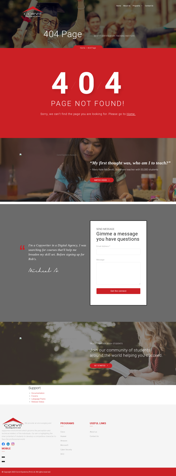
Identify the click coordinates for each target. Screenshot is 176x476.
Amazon (63, 441)
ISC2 (62, 454)
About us (93, 432)
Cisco (62, 432)
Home (118, 6)
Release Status (37, 402)
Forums (34, 396)
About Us (126, 6)
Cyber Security (66, 450)
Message (100, 260)
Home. (131, 114)
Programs (136, 6)
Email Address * (103, 246)
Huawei (63, 436)
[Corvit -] (33, 11)
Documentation (37, 393)
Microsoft (64, 445)
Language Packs (38, 399)
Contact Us (149, 6)
